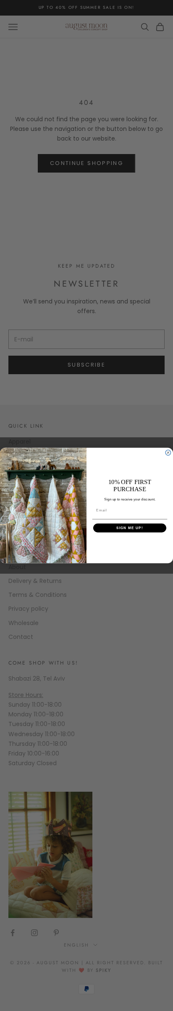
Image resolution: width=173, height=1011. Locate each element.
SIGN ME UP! (129, 528)
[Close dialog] (168, 452)
